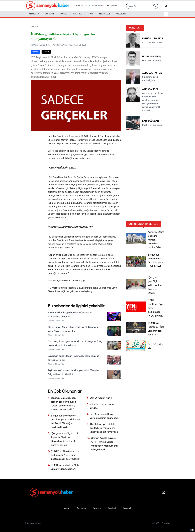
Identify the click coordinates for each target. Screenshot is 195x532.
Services (81, 508)
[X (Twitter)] (163, 492)
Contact (112, 508)
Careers (97, 508)
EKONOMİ (49, 14)
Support (127, 508)
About (67, 508)
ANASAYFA (34, 14)
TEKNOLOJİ (104, 14)
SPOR (90, 14)
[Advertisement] (145, 177)
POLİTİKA (77, 14)
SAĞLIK (63, 14)
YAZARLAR (121, 14)
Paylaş (35, 51)
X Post (46, 51)
